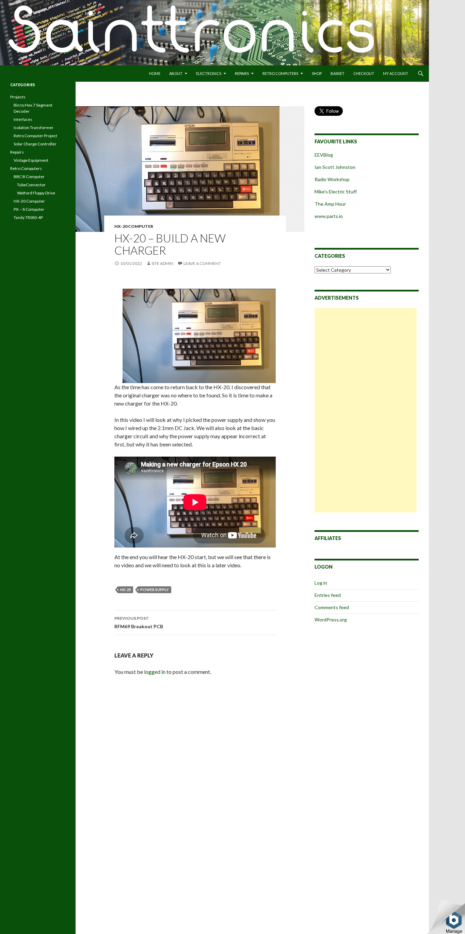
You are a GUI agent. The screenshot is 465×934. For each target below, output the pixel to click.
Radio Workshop (332, 179)
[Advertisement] (366, 410)
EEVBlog (324, 155)
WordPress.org (331, 619)
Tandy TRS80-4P (28, 217)
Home (154, 73)
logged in (154, 671)
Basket (337, 73)
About (175, 73)
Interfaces (23, 119)
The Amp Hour (330, 204)
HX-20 (125, 589)
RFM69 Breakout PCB (138, 622)
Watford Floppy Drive (36, 192)
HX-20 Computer (133, 226)
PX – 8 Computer (29, 209)
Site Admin (162, 263)
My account (395, 73)
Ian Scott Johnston (335, 167)
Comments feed (332, 607)
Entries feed (328, 595)
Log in (321, 583)
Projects (18, 96)
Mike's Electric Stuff (336, 191)
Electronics (208, 73)
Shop (317, 73)
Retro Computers (280, 73)
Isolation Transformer (33, 127)
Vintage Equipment (31, 160)
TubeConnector (31, 184)
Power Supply (154, 589)
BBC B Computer (29, 176)
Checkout (363, 73)
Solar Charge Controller (35, 143)
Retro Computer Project (35, 135)
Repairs (242, 73)
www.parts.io (329, 216)
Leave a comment (202, 263)
